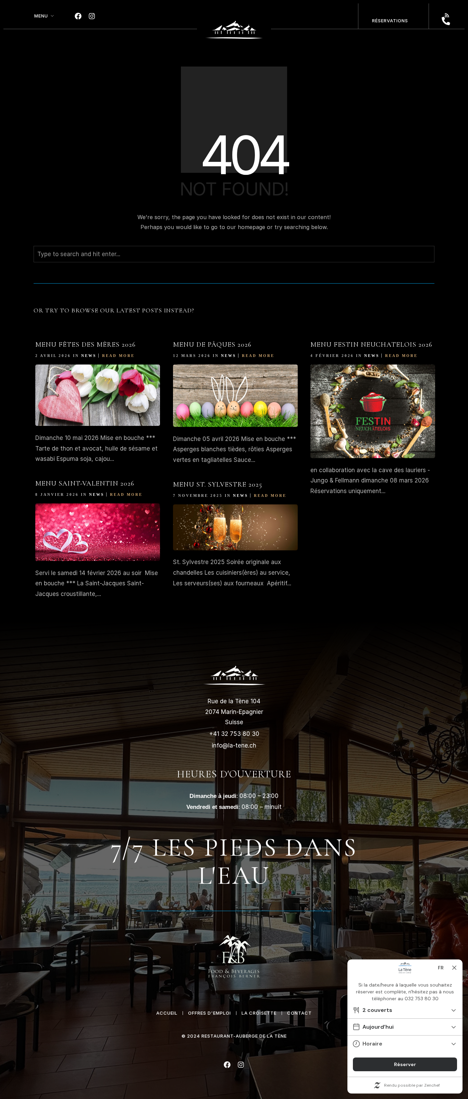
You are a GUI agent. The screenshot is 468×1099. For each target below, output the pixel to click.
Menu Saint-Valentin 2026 (84, 483)
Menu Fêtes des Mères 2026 (85, 345)
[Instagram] (91, 16)
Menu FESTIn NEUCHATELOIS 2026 (371, 345)
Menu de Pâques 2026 (212, 345)
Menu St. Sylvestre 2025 (217, 484)
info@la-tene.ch (234, 745)
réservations (390, 20)
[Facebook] (78, 16)
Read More (118, 356)
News (88, 356)
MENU (41, 16)
